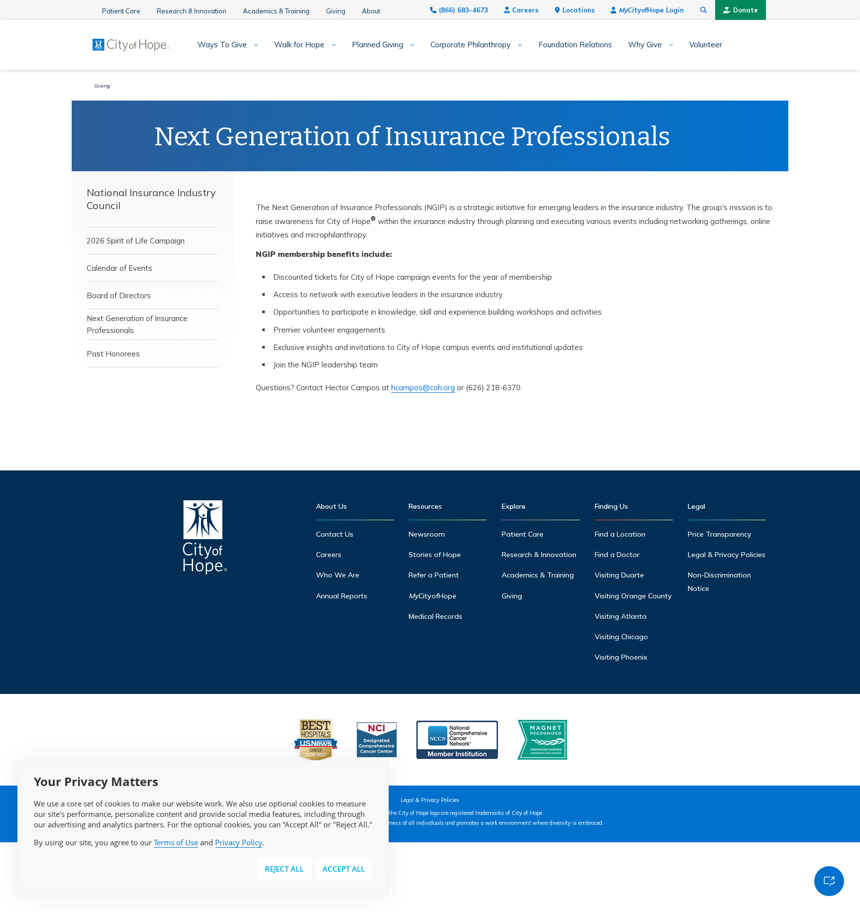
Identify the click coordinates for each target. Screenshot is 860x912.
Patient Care (121, 11)
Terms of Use (176, 842)
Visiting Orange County (633, 595)
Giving (335, 11)
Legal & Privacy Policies (726, 554)
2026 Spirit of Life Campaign (136, 240)
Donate (745, 10)
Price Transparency (720, 534)
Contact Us (334, 534)
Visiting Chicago (621, 636)
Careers (525, 10)
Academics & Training (276, 11)
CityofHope (432, 595)
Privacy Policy (238, 842)
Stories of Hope (435, 554)
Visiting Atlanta (620, 616)
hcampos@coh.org (423, 387)
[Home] (205, 539)
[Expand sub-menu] (252, 45)
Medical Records (435, 616)
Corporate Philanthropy (470, 44)
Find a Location (620, 534)
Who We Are (337, 574)
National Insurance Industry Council (151, 199)
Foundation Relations (575, 44)
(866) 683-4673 (463, 10)
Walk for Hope (299, 44)
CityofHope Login (651, 10)
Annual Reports (341, 595)
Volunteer (705, 44)
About (371, 11)
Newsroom (427, 534)
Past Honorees (113, 353)
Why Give (645, 44)
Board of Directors (119, 295)
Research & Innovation (191, 11)
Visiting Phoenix (621, 657)
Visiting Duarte (619, 574)
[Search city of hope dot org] (703, 10)
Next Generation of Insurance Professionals (137, 324)
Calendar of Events (119, 268)
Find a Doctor (617, 554)
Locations (578, 10)
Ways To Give (222, 44)
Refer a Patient (434, 574)
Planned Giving (377, 44)
